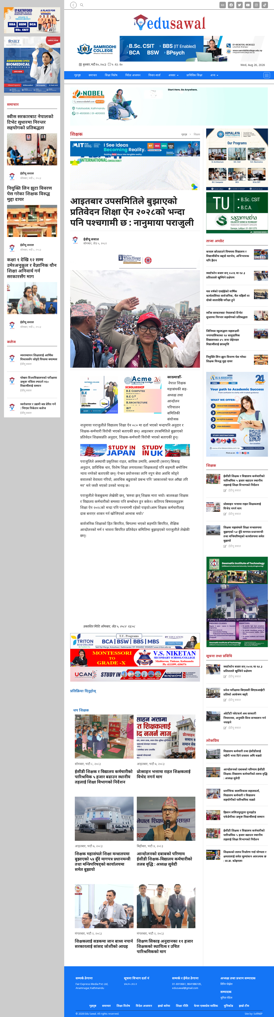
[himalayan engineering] (237, 159)
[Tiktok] (265, 4)
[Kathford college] (32, 20)
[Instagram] (256, 4)
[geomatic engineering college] (237, 602)
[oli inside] (237, 414)
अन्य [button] (213, 75)
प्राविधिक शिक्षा (194, 75)
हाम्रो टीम (244, 1006)
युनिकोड (228, 1006)
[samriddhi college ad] (169, 49)
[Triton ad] (135, 641)
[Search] (82, 4)
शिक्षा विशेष (111, 75)
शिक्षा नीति (182, 1006)
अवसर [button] (172, 75)
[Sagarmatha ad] (237, 212)
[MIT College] (135, 148)
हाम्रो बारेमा (164, 1006)
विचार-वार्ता (154, 75)
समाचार (93, 75)
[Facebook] (231, 4)
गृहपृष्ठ (77, 75)
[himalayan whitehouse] (135, 259)
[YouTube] (248, 4)
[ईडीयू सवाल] (75, 240)
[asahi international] (135, 173)
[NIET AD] (32, 64)
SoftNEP (258, 1013)
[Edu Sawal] (169, 29)
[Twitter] (239, 4)
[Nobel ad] (169, 106)
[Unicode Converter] (222, 4)
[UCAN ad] (135, 674)
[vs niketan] (135, 658)
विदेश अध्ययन (132, 75)
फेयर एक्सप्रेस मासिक (206, 1006)
